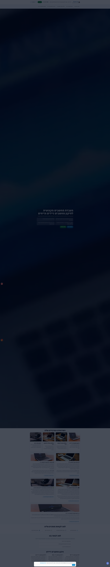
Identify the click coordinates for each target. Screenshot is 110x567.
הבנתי (74, 564)
